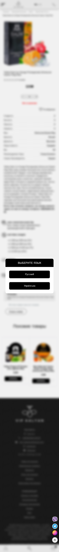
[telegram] (55, 526)
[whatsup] (54, 532)
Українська (29, 285)
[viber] (55, 519)
